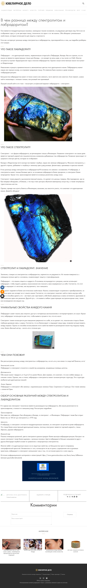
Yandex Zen (43, 578)
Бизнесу (26, 10)
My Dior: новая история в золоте (76, 551)
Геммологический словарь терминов (31, 574)
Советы (63, 574)
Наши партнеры (55, 574)
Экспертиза (17, 10)
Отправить (70, 514)
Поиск (83, 3)
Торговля (41, 10)
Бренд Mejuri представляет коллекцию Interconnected (54, 551)
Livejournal (40, 578)
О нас (84, 10)
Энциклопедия (6, 10)
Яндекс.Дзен (47, 578)
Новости (33, 10)
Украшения (49, 10)
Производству (70, 10)
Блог (78, 10)
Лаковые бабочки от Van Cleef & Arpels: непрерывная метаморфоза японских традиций (11, 553)
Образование (59, 10)
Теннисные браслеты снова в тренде (33, 551)
